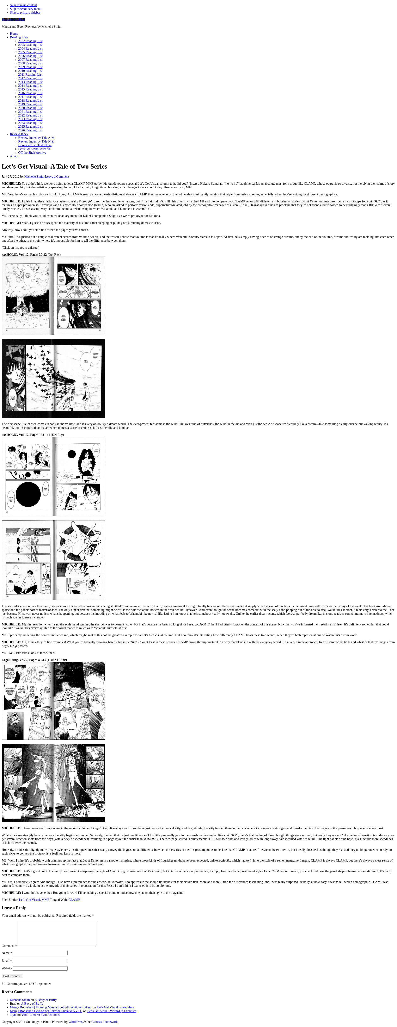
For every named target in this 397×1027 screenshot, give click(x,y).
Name (7, 953)
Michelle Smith (20, 1000)
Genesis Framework (104, 1021)
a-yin (13, 1014)
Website (7, 968)
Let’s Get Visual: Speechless (115, 1007)
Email (7, 960)
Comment (9, 945)
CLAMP (74, 899)
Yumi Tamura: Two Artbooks (40, 1014)
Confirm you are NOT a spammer (28, 983)
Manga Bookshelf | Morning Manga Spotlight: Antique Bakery (51, 1007)
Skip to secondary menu (25, 9)
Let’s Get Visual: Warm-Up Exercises (111, 1011)
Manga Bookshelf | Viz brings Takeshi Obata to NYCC (46, 1011)
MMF (45, 899)
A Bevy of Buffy (46, 1000)
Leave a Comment (57, 176)
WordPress (75, 1021)
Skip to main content (23, 5)
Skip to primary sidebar (25, 12)
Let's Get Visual (29, 899)
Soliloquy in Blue (13, 19)
